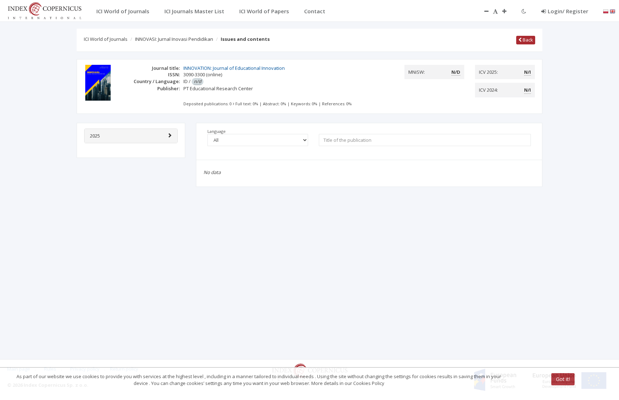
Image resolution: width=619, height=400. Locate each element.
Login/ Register (568, 11)
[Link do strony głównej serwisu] (44, 10)
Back (527, 40)
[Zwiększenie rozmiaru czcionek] (508, 11)
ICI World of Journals (106, 39)
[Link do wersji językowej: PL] (606, 11)
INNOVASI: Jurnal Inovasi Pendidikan (174, 39)
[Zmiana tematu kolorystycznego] (524, 11)
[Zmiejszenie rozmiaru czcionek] (483, 11)
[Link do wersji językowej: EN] (612, 11)
